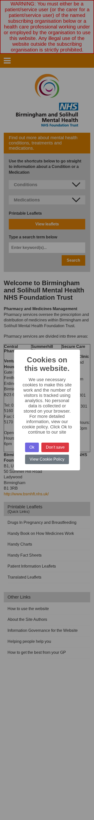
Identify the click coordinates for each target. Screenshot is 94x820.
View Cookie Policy (47, 459)
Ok (31, 447)
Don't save (55, 447)
